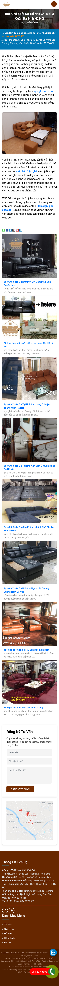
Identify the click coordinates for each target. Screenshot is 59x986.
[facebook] (5, 910)
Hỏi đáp (8, 933)
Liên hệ (7, 942)
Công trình (9, 938)
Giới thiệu (9, 929)
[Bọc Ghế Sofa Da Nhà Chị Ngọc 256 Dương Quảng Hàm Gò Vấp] (29, 563)
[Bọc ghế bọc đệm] (6, 4)
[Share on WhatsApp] (3, 230)
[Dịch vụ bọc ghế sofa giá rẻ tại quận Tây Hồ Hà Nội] (29, 317)
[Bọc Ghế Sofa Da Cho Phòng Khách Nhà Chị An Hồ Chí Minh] (29, 501)
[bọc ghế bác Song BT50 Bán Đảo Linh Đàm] (29, 624)
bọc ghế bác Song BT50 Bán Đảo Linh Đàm (26, 649)
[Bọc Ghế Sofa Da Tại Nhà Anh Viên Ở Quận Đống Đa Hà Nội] (29, 440)
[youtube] (11, 910)
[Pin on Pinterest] (17, 230)
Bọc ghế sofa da (29, 22)
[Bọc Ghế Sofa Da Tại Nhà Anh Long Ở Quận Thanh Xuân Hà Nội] (29, 378)
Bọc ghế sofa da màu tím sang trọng (23, 707)
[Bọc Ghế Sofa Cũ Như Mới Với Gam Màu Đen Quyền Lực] (29, 256)
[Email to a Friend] (13, 230)
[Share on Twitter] (10, 230)
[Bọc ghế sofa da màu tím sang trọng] (29, 682)
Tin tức (8, 924)
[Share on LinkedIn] (20, 230)
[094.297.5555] (53, 952)
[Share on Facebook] (7, 230)
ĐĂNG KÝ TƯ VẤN (20, 789)
